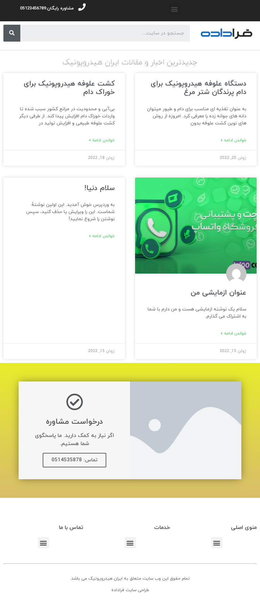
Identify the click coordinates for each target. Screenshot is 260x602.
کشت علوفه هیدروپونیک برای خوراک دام (69, 88)
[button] (174, 9)
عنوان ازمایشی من (218, 293)
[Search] (11, 33)
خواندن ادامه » (233, 140)
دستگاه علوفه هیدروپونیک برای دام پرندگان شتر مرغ (198, 88)
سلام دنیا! (99, 188)
